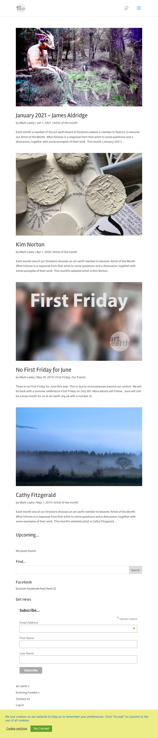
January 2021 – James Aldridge (52, 115)
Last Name (27, 653)
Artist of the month (65, 123)
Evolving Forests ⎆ (28, 692)
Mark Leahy (27, 123)
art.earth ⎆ (22, 686)
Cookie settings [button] (16, 729)
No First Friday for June (43, 370)
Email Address (77, 622)
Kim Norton (30, 244)
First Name (27, 638)
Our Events (79, 377)
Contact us (23, 699)
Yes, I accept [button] (41, 728)
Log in (20, 705)
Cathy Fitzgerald (36, 495)
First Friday (63, 377)
